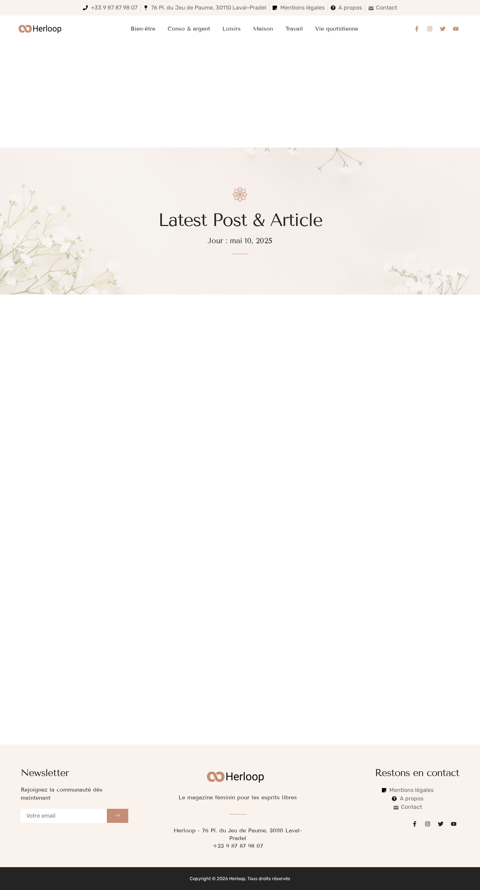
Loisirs (231, 28)
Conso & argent (189, 28)
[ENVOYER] (118, 816)
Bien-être (143, 28)
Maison (263, 28)
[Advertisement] (240, 95)
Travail (294, 28)
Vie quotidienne (336, 28)
